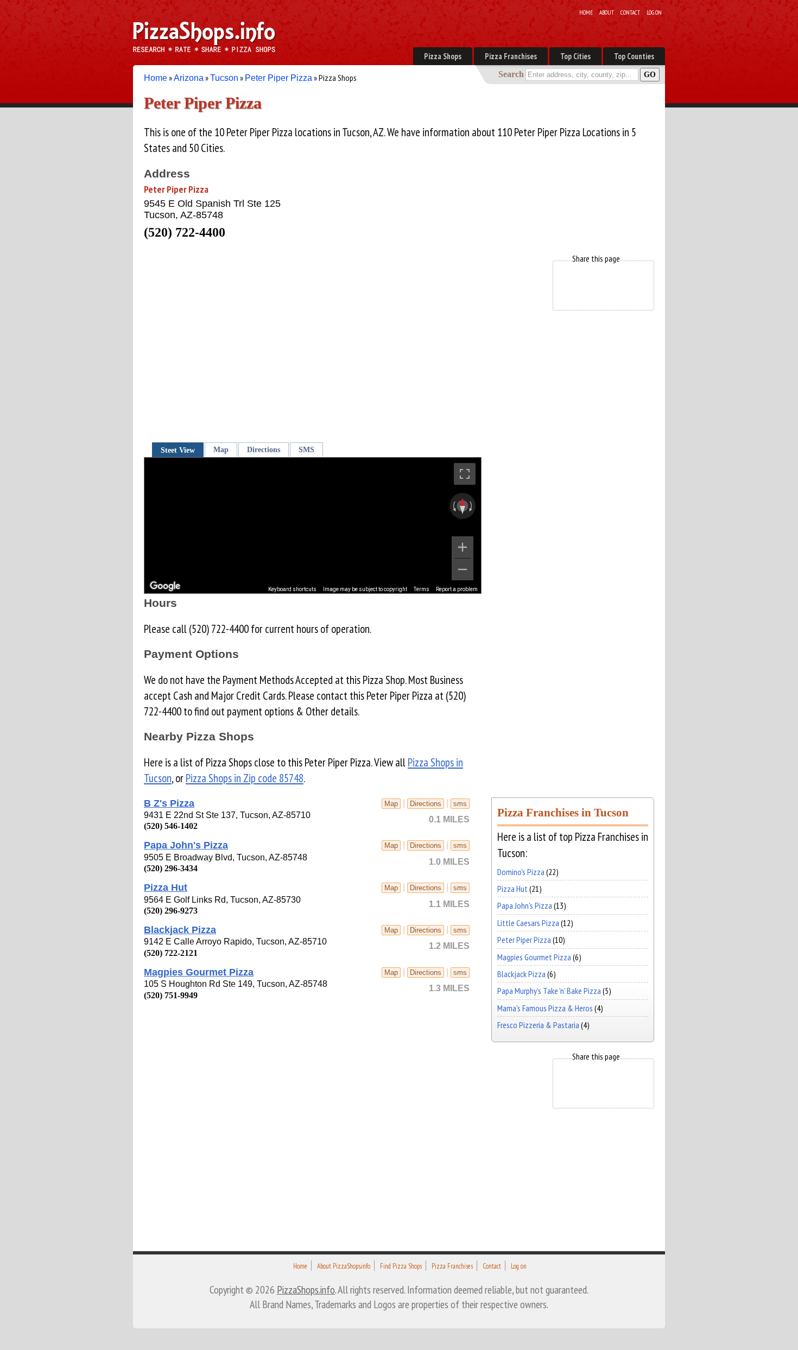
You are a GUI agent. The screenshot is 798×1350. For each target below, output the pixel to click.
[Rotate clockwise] (472, 506)
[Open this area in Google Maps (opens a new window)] (165, 586)
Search (511, 74)
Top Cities (575, 56)
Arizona (189, 78)
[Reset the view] (462, 506)
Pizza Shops (442, 56)
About (606, 12)
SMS (306, 449)
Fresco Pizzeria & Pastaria (538, 1024)
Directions (263, 449)
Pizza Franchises (511, 56)
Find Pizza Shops (401, 1266)
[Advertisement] (341, 337)
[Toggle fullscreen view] (465, 474)
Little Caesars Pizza (528, 922)
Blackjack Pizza (180, 929)
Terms (421, 589)
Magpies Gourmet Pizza (199, 972)
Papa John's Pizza (186, 845)
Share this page (596, 258)
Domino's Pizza (520, 871)
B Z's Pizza (169, 803)
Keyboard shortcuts (292, 589)
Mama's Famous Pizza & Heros (545, 1008)
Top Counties (634, 56)
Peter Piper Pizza (278, 78)
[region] (312, 525)
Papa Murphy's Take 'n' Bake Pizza (549, 990)
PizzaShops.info (306, 1289)
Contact (630, 12)
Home (586, 12)
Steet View (178, 450)
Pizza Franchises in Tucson (563, 812)
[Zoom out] (462, 569)
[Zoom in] (462, 547)
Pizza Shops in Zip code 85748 (244, 778)
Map (221, 449)
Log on (654, 12)
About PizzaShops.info (343, 1266)
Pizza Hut (165, 887)
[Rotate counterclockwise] (453, 506)
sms (460, 804)
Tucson (224, 78)
